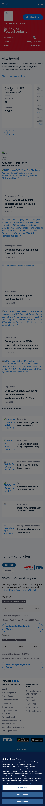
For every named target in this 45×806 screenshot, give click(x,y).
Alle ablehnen (22, 795)
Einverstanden (22, 801)
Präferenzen (22, 788)
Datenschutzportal (27, 783)
